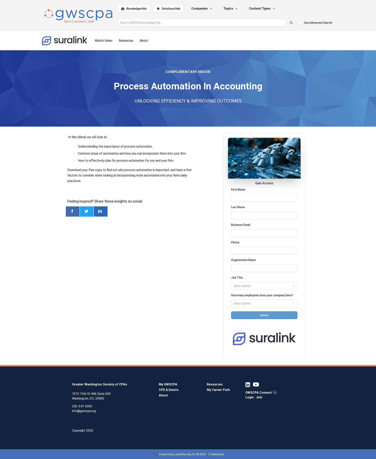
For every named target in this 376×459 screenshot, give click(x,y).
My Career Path (218, 390)
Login (249, 397)
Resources (215, 384)
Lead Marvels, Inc (185, 454)
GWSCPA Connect (259, 392)
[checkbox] (300, 22)
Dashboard (217, 454)
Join (259, 397)
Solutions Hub (171, 8)
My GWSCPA (168, 384)
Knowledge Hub (136, 8)
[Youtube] (255, 384)
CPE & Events (169, 390)
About (163, 395)
